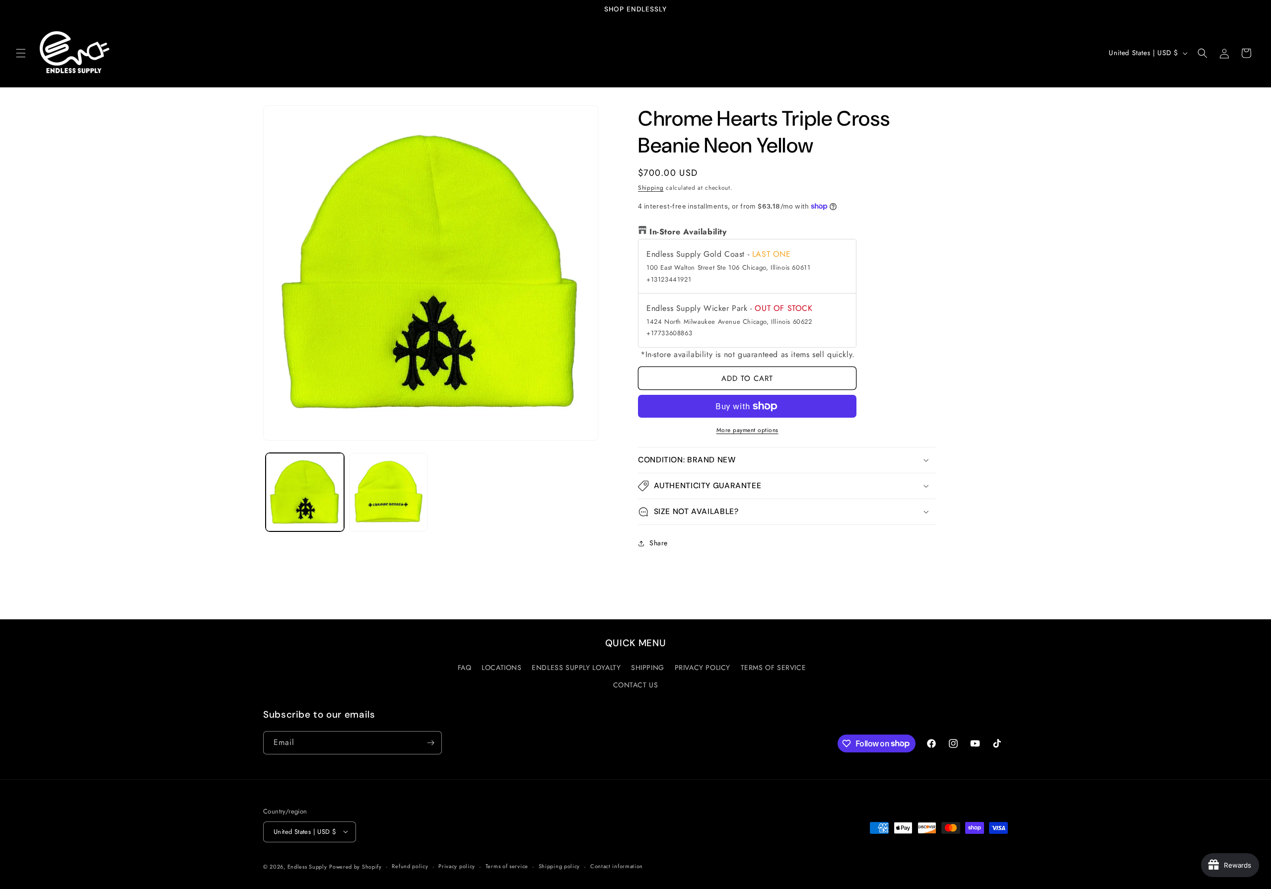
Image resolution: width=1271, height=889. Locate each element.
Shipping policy (559, 866)
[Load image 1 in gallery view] (305, 492)
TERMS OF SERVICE (773, 667)
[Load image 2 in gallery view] (388, 492)
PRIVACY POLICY (702, 667)
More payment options (747, 430)
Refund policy (410, 866)
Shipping (651, 187)
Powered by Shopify (355, 866)
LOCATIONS (501, 667)
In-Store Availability (688, 231)
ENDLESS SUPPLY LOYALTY (576, 667)
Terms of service (507, 866)
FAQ (465, 667)
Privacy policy (456, 866)
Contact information (616, 866)
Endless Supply (307, 866)
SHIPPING (647, 667)
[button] (21, 53)
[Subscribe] (430, 742)
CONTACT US (635, 685)
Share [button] (658, 543)
